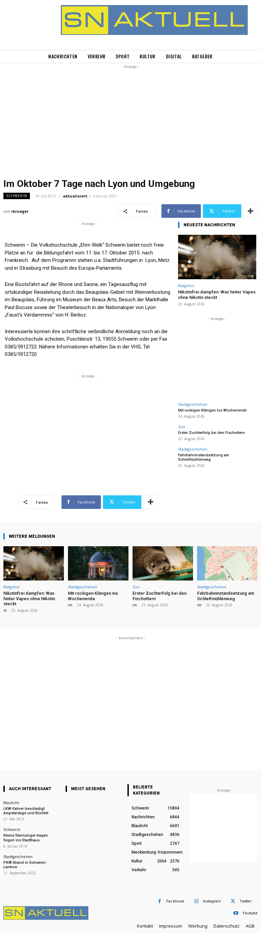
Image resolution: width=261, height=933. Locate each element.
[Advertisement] (130, 117)
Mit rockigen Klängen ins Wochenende (212, 410)
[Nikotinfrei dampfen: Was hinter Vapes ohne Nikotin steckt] (217, 257)
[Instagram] (196, 901)
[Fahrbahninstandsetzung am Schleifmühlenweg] (227, 563)
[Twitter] (233, 901)
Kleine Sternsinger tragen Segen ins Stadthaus (25, 837)
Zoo (181, 427)
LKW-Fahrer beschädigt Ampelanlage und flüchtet (25, 810)
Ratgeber (186, 285)
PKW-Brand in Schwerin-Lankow (25, 864)
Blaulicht (11, 802)
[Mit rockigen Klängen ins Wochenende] (98, 563)
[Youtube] (236, 913)
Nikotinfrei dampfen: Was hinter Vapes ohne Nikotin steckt (217, 294)
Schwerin (16, 195)
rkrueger (20, 211)
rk (5, 610)
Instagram (212, 901)
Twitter (245, 901)
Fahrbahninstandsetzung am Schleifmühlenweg (203, 457)
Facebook (175, 901)
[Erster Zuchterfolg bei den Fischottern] (163, 563)
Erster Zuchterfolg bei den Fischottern (211, 433)
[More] (250, 211)
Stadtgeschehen (192, 404)
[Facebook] (160, 901)
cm (70, 605)
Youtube (250, 913)
